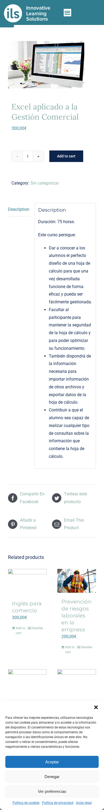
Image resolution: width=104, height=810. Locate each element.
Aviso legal (84, 803)
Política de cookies (26, 803)
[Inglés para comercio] (27, 582)
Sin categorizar (44, 183)
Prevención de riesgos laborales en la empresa (76, 615)
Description (18, 209)
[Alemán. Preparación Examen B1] (27, 682)
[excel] (52, 64)
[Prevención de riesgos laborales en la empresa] (76, 581)
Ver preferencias (52, 791)
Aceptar (52, 762)
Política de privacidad (57, 803)
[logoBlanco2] (27, 6)
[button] (96, 707)
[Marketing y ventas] (76, 682)
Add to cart (66, 156)
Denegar (52, 776)
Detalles (37, 628)
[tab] (19, 209)
